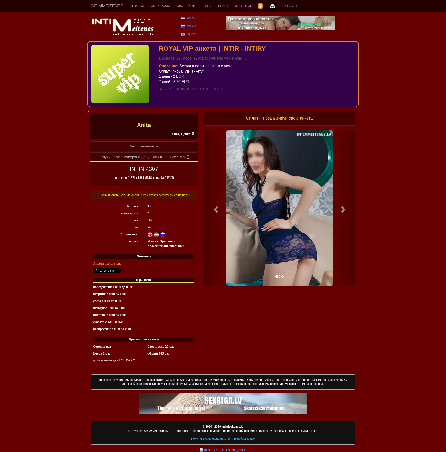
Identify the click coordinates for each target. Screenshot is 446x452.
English (190, 34)
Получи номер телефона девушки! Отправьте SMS (142, 157)
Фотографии (160, 5)
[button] (215, 208)
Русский (191, 26)
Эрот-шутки (186, 5)
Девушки (137, 5)
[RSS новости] (260, 6)
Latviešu (191, 18)
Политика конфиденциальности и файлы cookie (223, 438)
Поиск (223, 5)
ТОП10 (206, 5)
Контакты (290, 5)
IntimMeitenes (107, 5)
